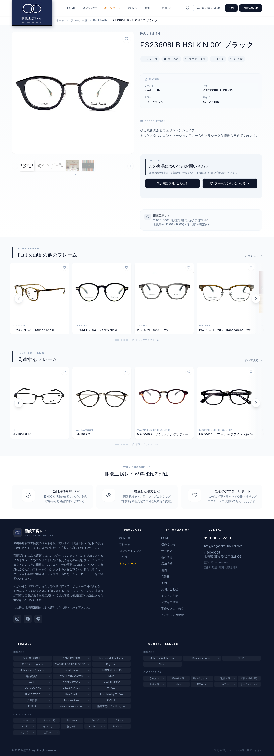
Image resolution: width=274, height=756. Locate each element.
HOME (71, 8)
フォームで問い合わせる (230, 183)
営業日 (165, 576)
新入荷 (238, 59)
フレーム (124, 544)
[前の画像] (17, 93)
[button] (73, 93)
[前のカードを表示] (18, 298)
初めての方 (90, 8)
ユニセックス (197, 59)
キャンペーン (112, 8)
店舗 (164, 8)
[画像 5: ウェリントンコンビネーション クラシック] (88, 165)
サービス (167, 550)
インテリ (151, 59)
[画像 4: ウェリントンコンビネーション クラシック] (73, 165)
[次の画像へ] (130, 166)
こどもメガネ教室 (172, 615)
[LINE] (38, 619)
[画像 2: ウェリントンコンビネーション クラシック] (42, 165)
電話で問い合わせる (175, 183)
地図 (164, 570)
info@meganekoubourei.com (223, 546)
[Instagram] (17, 619)
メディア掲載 (169, 602)
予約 (231, 7)
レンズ (123, 557)
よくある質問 (169, 595)
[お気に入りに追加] (127, 39)
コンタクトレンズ (130, 550)
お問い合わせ (250, 7)
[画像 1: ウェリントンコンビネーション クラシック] (27, 165)
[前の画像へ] (15, 166)
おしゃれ (173, 59)
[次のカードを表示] (255, 298)
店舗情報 (167, 563)
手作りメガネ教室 (172, 608)
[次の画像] (128, 93)
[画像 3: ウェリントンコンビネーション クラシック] (57, 165)
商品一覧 (124, 538)
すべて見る (252, 255)
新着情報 (167, 557)
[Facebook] (28, 619)
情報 (148, 8)
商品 (131, 8)
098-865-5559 (217, 538)
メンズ (220, 59)
